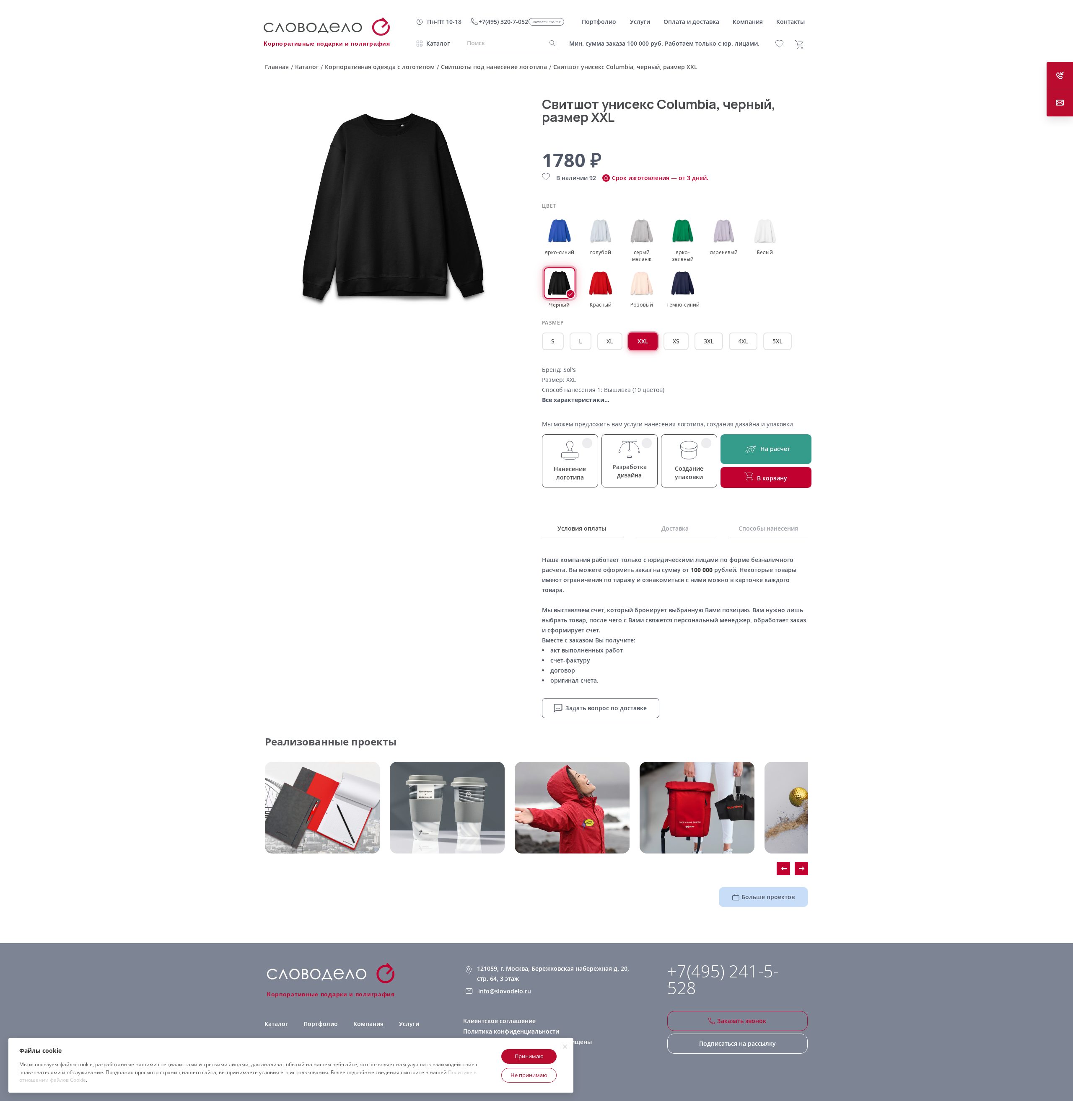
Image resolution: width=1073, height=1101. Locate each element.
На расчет (775, 449)
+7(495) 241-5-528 (723, 979)
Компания (368, 1024)
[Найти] (550, 43)
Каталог (438, 43)
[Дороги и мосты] (322, 807)
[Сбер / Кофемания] (447, 807)
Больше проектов (768, 897)
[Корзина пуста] (802, 44)
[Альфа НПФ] (572, 807)
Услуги (409, 1024)
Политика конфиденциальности (511, 1031)
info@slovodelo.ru (504, 991)
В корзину (772, 478)
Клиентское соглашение (499, 1021)
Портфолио (320, 1024)
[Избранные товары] (784, 43)
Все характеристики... (575, 400)
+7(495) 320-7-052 (503, 22)
